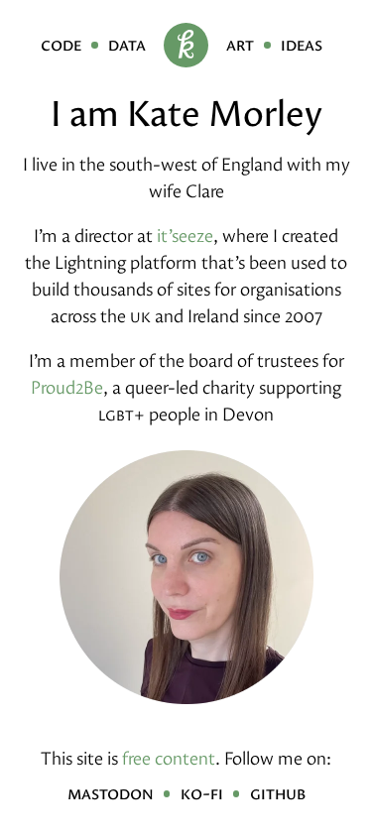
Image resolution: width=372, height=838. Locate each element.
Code (61, 44)
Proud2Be (67, 387)
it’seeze (185, 235)
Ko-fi (202, 792)
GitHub (278, 792)
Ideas (301, 44)
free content (168, 758)
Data (127, 44)
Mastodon (110, 792)
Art (240, 44)
